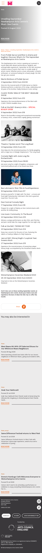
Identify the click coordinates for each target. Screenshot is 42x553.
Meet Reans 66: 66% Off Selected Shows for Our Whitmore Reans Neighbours (19, 347)
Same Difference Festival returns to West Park (20, 433)
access (16, 516)
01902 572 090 (5, 507)
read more (5, 38)
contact (6, 516)
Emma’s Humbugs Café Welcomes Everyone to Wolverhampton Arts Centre (20, 478)
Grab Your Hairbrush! (10, 390)
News (2, 50)
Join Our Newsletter (31, 516)
